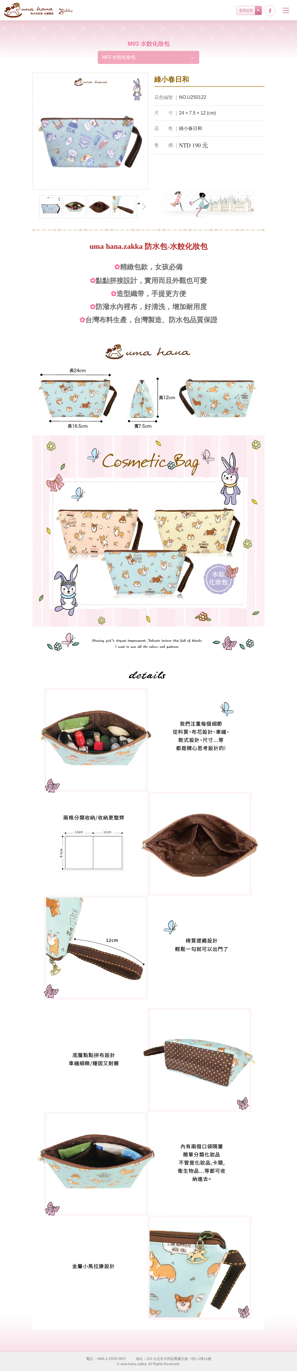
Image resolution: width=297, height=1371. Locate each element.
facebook (270, 10)
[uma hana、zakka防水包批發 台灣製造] (38, 10)
